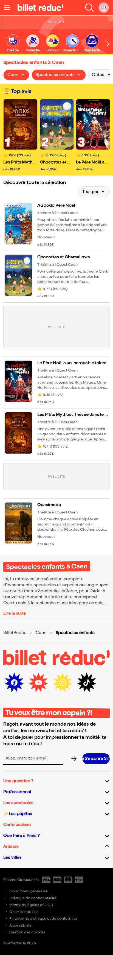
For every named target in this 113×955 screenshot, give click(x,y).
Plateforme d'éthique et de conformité (43, 918)
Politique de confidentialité (32, 898)
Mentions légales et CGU (31, 905)
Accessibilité (20, 925)
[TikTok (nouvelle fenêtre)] (87, 683)
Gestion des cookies (27, 932)
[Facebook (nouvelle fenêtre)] (14, 683)
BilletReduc (14, 633)
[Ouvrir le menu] (9, 8)
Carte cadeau (17, 824)
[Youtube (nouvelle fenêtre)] (38, 683)
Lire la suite (14, 613)
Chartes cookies (23, 911)
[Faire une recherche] (89, 8)
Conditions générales (28, 891)
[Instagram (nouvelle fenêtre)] (63, 683)
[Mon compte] (104, 8)
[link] (12, 43)
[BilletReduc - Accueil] (40, 7)
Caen (41, 633)
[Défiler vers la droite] (108, 44)
